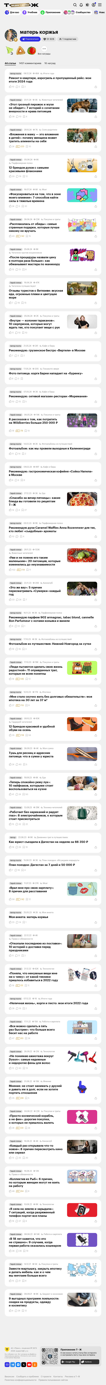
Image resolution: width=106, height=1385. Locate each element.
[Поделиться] (95, 86)
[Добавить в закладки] (22, 378)
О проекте (46, 1377)
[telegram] (12, 1364)
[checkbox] (100, 5)
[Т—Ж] (21, 5)
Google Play (70, 1362)
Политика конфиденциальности (20, 1380)
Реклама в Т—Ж (72, 1377)
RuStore (88, 1362)
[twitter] (23, 1364)
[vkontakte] (18, 1364)
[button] (15, 40)
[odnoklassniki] (34, 1364)
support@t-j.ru (22, 1351)
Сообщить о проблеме (27, 1377)
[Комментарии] (17, 536)
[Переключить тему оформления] (87, 5)
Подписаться (32, 39)
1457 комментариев (30, 63)
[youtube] (29, 1364)
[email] (7, 1364)
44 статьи (10, 63)
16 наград (49, 63)
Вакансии (9, 1377)
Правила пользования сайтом (53, 1380)
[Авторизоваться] (94, 5)
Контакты (58, 1377)
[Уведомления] (81, 5)
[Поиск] (75, 5)
